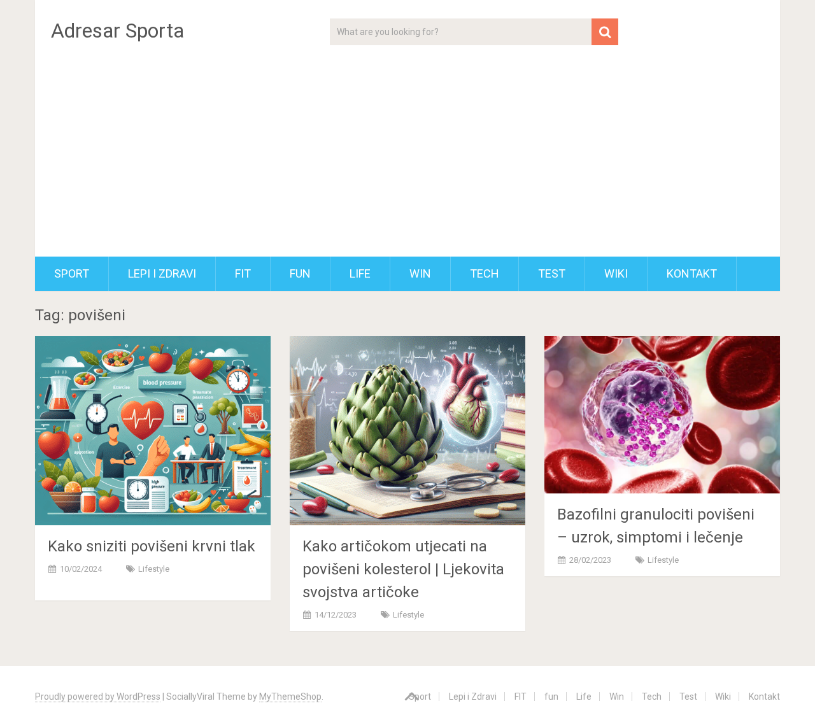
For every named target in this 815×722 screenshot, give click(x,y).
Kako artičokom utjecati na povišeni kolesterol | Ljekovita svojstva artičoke (403, 569)
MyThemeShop (290, 696)
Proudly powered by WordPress (97, 696)
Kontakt (692, 273)
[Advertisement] (407, 161)
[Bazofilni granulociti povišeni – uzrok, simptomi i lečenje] (662, 414)
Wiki (616, 273)
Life (360, 273)
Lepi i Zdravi (162, 273)
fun (300, 273)
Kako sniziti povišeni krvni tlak (151, 546)
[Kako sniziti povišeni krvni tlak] (153, 430)
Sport (71, 273)
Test (551, 273)
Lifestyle (153, 569)
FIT (243, 273)
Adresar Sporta (117, 30)
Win (420, 273)
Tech (484, 273)
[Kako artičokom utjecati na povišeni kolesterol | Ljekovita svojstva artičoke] (407, 430)
